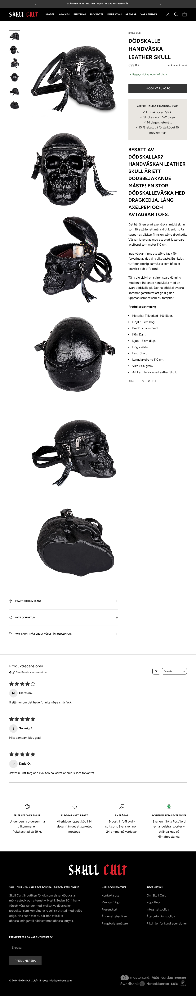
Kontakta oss (110, 895)
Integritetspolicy (158, 909)
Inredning (80, 14)
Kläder (50, 14)
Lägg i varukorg (157, 88)
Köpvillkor (153, 902)
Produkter (97, 14)
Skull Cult (134, 33)
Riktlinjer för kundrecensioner (167, 923)
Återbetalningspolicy (161, 916)
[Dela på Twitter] (143, 381)
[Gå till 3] (14, 63)
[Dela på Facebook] (138, 381)
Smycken (64, 14)
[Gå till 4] (14, 77)
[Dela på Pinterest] (148, 381)
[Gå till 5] (14, 91)
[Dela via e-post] (154, 381)
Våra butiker (148, 14)
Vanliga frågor (111, 902)
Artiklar (131, 14)
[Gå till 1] (14, 35)
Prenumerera (25, 960)
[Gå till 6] (14, 104)
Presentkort (109, 909)
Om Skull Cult (156, 895)
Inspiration (114, 14)
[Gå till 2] (14, 49)
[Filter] (156, 671)
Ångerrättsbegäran (114, 916)
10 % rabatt (146, 127)
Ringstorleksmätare (115, 923)
